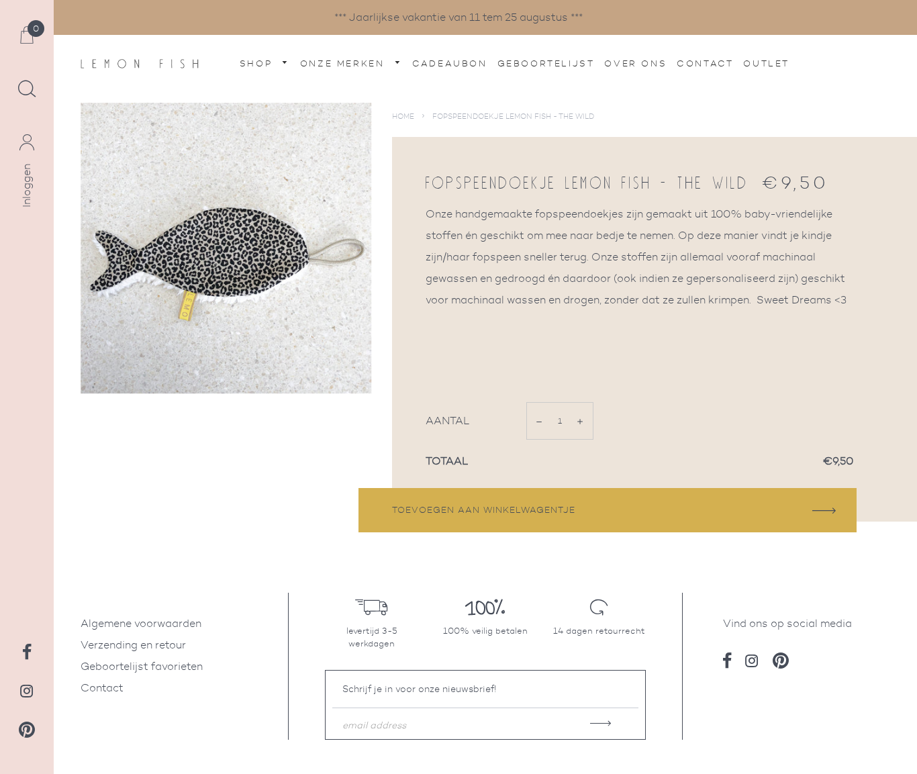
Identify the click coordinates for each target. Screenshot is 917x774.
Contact (705, 63)
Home (403, 116)
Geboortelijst (546, 63)
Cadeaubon (449, 63)
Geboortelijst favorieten (142, 666)
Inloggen (26, 185)
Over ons (635, 63)
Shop (258, 63)
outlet (766, 63)
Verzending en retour (133, 644)
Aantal (448, 420)
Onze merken (344, 63)
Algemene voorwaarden (141, 623)
